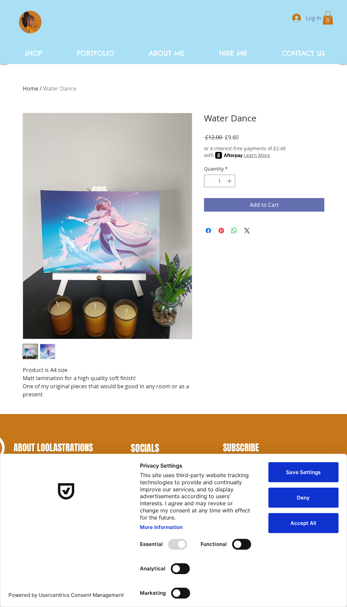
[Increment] (230, 181)
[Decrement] (209, 181)
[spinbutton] (219, 181)
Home (30, 88)
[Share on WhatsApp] (234, 231)
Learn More (257, 155)
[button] (327, 17)
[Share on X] (247, 231)
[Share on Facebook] (208, 231)
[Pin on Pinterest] (221, 231)
